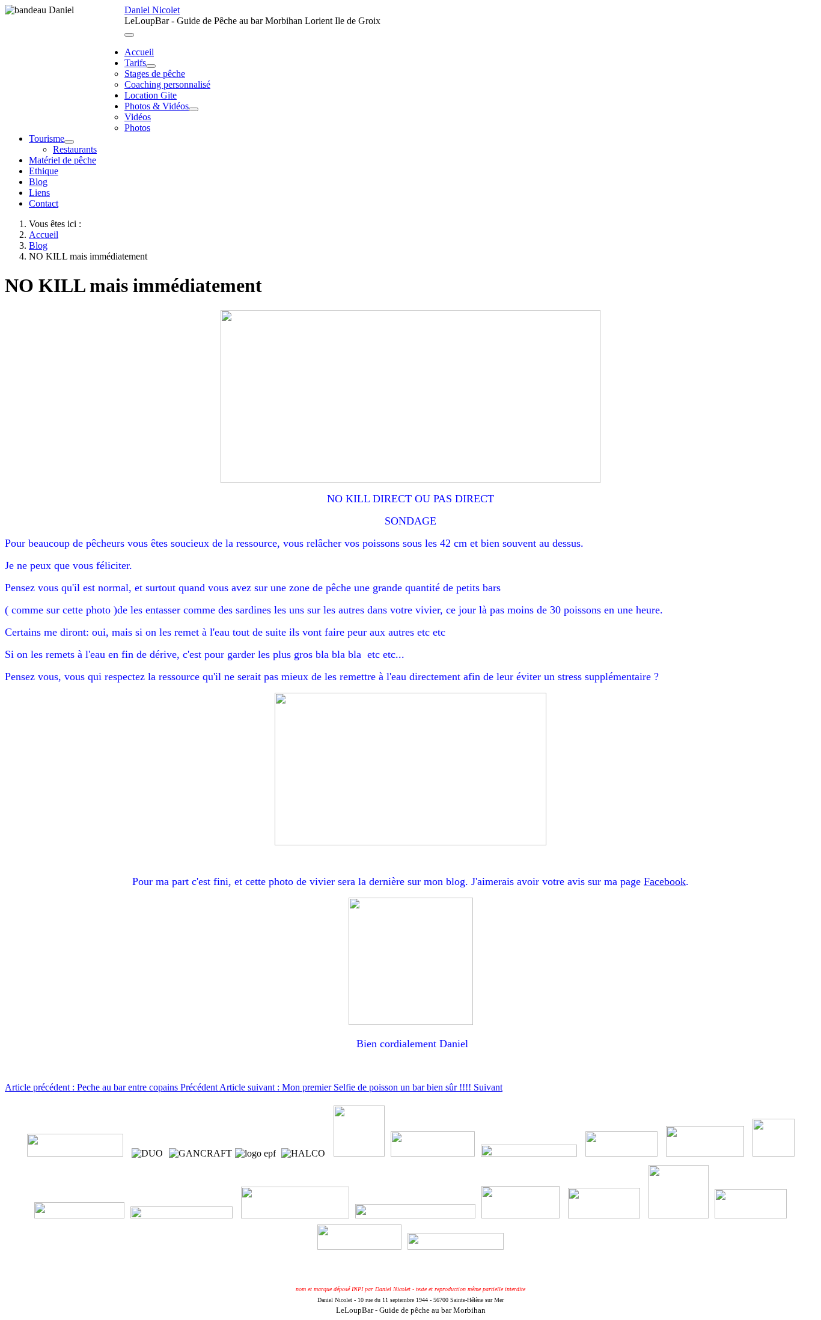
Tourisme (46, 138)
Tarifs (135, 63)
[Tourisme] (69, 142)
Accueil (139, 52)
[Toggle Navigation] (129, 35)
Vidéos (137, 117)
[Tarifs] (151, 66)
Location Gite (150, 95)
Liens (39, 192)
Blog (38, 182)
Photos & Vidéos (156, 106)
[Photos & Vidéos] (193, 109)
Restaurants (75, 149)
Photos (137, 128)
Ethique (43, 171)
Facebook (665, 881)
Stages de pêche (154, 73)
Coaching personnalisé (167, 84)
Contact (43, 203)
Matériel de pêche (62, 160)
